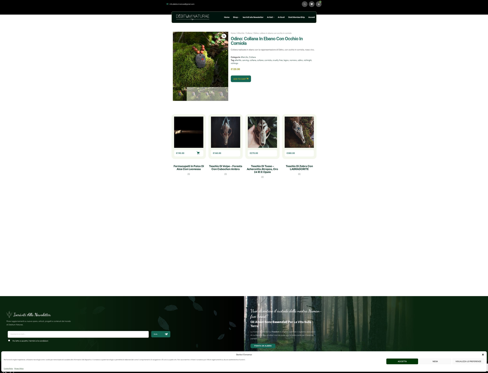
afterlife (238, 60)
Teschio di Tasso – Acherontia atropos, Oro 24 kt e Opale (262, 169)
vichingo (234, 63)
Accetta (402, 361)
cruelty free (278, 60)
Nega (435, 361)
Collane (249, 33)
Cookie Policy (8, 368)
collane (260, 60)
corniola (268, 60)
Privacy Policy (19, 368)
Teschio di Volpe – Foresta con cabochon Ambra (225, 167)
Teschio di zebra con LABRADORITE (299, 167)
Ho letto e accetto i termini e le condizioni (30, 341)
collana (253, 60)
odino (300, 60)
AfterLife (240, 33)
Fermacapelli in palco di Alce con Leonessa (189, 167)
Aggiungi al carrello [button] (198, 152)
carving (245, 60)
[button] (483, 354)
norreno (293, 60)
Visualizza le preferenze (468, 361)
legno (286, 60)
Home (233, 33)
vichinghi (307, 60)
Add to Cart (240, 79)
